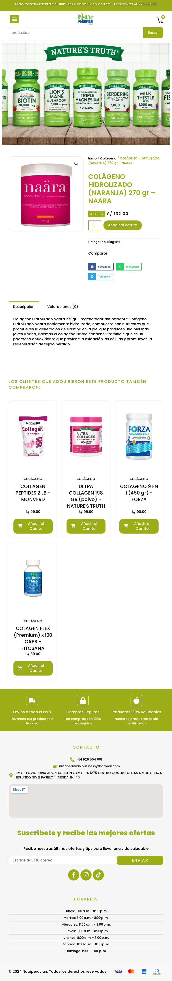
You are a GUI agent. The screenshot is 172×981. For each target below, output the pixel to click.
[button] (14, 19)
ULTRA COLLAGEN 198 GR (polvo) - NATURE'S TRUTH (86, 496)
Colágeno (108, 158)
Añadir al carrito (122, 225)
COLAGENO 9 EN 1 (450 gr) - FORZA (139, 493)
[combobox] (76, 32)
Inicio (92, 158)
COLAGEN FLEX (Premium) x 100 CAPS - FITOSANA (33, 638)
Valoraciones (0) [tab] (62, 306)
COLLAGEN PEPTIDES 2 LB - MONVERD (32, 493)
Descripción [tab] (23, 306)
